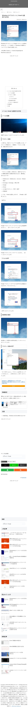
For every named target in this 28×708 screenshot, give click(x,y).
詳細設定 (10, 104)
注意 (9, 106)
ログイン (12, 96)
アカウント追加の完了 (13, 102)
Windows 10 (4, 461)
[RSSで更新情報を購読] (20, 470)
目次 (12, 88)
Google (10, 461)
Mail (14, 461)
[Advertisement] (14, 71)
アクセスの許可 (13, 98)
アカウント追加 (12, 94)
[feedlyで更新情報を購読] (7, 470)
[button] (22, 465)
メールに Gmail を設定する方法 (14, 91)
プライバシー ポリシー (16, 706)
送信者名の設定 (12, 100)
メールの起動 (12, 92)
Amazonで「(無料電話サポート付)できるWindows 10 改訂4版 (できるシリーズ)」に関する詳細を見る (13, 382)
